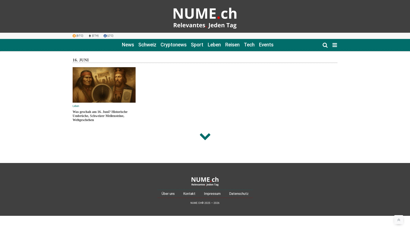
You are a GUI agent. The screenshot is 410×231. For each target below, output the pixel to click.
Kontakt (189, 194)
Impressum (212, 194)
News (128, 45)
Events (266, 45)
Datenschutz (239, 194)
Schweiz (147, 45)
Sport (197, 45)
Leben (214, 45)
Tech (249, 45)
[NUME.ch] (205, 16)
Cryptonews (174, 45)
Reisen (232, 45)
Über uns (168, 194)
